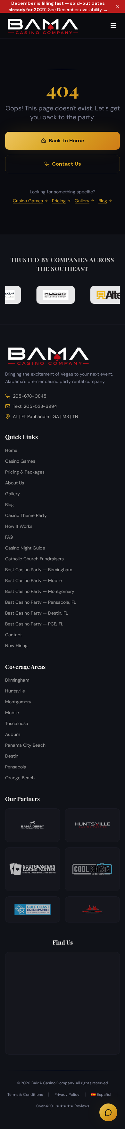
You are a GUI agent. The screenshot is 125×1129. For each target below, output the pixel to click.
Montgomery (18, 702)
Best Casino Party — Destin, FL (36, 613)
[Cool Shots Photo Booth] (92, 869)
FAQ (9, 537)
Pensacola (15, 767)
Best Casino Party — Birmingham (38, 569)
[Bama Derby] (32, 825)
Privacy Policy (66, 1094)
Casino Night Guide (25, 548)
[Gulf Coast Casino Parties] (32, 909)
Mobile (12, 712)
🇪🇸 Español (101, 1094)
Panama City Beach (25, 745)
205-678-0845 (29, 396)
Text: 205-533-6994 (35, 406)
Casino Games (28, 201)
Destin (11, 756)
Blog (102, 201)
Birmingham (17, 680)
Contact (13, 635)
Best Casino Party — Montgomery (39, 591)
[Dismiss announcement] (117, 6)
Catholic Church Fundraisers (34, 559)
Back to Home (66, 140)
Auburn (12, 734)
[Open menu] (113, 25)
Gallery (82, 201)
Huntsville (15, 691)
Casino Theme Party (26, 515)
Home (11, 450)
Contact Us (66, 164)
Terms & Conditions (25, 1094)
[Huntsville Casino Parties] (92, 825)
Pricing (59, 201)
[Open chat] (108, 1112)
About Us (14, 483)
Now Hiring (16, 645)
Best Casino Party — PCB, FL (34, 624)
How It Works (18, 526)
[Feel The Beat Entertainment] (92, 909)
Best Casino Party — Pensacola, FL (40, 602)
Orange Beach (20, 778)
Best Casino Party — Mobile (33, 580)
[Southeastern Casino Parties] (32, 869)
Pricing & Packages (25, 472)
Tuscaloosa (16, 723)
